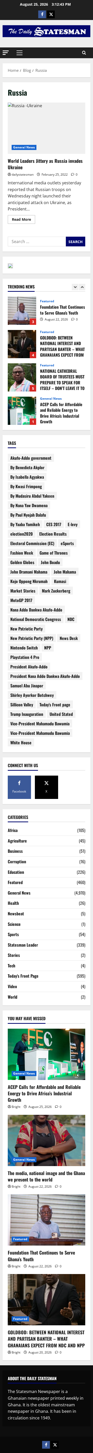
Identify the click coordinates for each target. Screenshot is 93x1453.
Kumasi (60, 581)
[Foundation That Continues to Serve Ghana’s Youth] (46, 1220)
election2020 (21, 534)
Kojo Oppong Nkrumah (29, 581)
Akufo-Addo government (30, 458)
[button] (6, 53)
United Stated (61, 714)
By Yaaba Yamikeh (25, 524)
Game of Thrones (54, 553)
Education (16, 872)
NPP (47, 648)
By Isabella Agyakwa (27, 477)
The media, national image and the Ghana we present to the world (46, 1176)
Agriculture (17, 841)
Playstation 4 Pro (24, 657)
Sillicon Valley (21, 705)
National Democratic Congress (35, 619)
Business (15, 851)
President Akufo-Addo (29, 667)
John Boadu (50, 562)
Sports (13, 934)
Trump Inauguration (26, 714)
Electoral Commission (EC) (32, 543)
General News (24, 147)
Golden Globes (22, 562)
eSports (67, 543)
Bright (16, 1107)
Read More (23, 218)
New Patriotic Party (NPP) (31, 638)
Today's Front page (55, 705)
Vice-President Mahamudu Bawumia (40, 733)
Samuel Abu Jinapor (26, 686)
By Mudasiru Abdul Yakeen (32, 496)
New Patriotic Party (26, 629)
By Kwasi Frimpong (26, 486)
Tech (11, 966)
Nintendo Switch (24, 648)
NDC (70, 619)
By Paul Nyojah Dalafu (28, 515)
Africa (13, 830)
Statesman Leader (23, 945)
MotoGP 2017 (21, 600)
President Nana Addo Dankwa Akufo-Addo (45, 676)
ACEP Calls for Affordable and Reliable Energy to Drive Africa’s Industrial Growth (22, 411)
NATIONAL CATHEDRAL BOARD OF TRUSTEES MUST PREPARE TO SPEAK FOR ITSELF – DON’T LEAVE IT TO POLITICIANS (22, 377)
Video (12, 986)
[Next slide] (82, 287)
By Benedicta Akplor (27, 467)
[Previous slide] (75, 287)
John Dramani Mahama (28, 572)
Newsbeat (16, 913)
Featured (47, 301)
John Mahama (65, 572)
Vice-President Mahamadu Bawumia (39, 723)
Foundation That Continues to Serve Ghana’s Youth (22, 311)
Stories (14, 955)
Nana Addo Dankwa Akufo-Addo (36, 610)
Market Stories (22, 591)
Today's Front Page (23, 976)
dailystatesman (23, 174)
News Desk (69, 638)
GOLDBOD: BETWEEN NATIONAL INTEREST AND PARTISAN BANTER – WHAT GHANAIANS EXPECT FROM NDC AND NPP (22, 344)
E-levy (73, 524)
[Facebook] (42, 14)
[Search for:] (37, 241)
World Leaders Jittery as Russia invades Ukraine (46, 128)
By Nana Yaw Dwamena (29, 505)
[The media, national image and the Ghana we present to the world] (46, 1140)
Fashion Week (21, 553)
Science (14, 924)
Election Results (53, 534)
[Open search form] (84, 53)
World (12, 997)
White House (21, 742)
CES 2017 (53, 524)
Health (13, 903)
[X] (51, 14)
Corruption (17, 861)
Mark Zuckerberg (56, 591)
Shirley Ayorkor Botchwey (32, 695)
